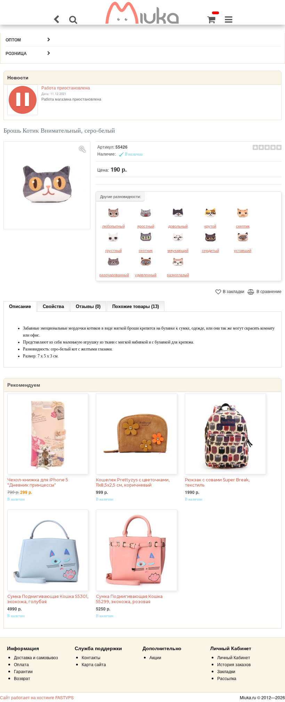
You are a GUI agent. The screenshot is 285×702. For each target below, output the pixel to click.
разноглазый (178, 274)
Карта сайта (94, 664)
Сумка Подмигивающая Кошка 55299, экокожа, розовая (129, 599)
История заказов (234, 664)
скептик (243, 226)
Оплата (21, 664)
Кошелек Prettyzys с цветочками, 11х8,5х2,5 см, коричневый (133, 482)
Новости (17, 77)
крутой (210, 226)
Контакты (91, 657)
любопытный (113, 226)
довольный (178, 226)
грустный (113, 250)
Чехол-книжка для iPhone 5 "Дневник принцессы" (37, 482)
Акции (155, 657)
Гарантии (23, 671)
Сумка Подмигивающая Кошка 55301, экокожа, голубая (47, 599)
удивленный (145, 274)
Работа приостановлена (65, 87)
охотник (146, 250)
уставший (242, 250)
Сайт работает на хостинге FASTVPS (37, 697)
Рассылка (226, 678)
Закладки (226, 671)
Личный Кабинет (233, 657)
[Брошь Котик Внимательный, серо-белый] (47, 185)
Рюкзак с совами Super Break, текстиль (217, 482)
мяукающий (178, 250)
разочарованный (114, 274)
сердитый (210, 250)
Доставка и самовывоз (36, 657)
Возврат (22, 678)
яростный (145, 226)
